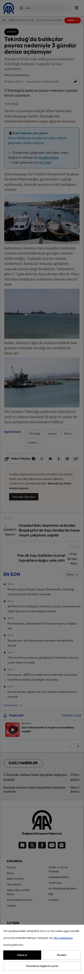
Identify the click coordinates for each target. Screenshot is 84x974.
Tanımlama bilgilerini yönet (42, 966)
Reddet (61, 955)
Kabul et (22, 955)
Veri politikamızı (63, 938)
